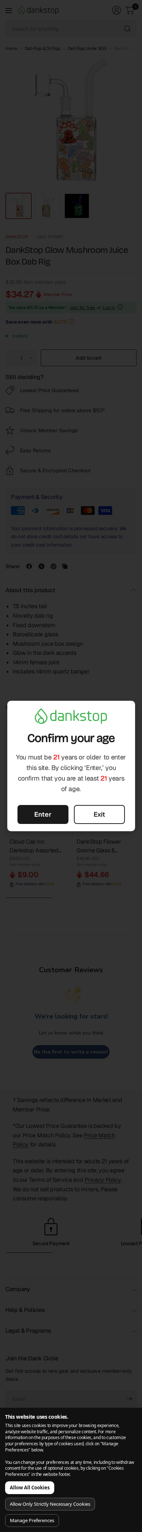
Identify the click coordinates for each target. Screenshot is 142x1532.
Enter (42, 814)
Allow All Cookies (30, 1487)
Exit (99, 814)
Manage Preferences (32, 1520)
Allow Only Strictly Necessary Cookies (50, 1504)
